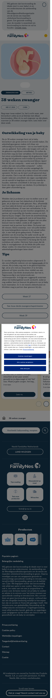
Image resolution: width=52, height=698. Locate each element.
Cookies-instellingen (25, 356)
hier (29, 345)
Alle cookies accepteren (25, 362)
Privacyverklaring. (28, 349)
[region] (25, 349)
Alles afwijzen (25, 369)
